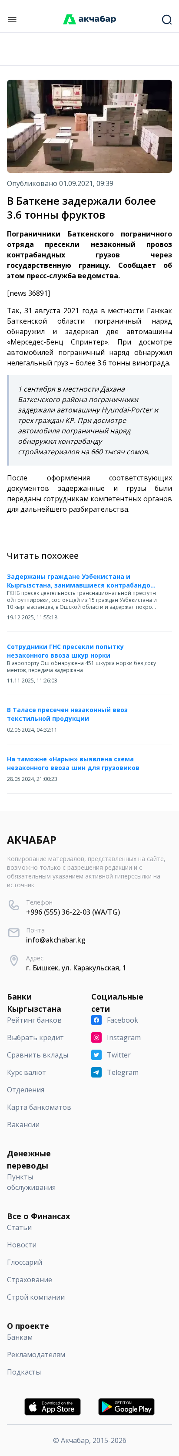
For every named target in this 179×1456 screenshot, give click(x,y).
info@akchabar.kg (56, 940)
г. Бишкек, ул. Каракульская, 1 (76, 968)
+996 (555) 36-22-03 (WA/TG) (73, 912)
